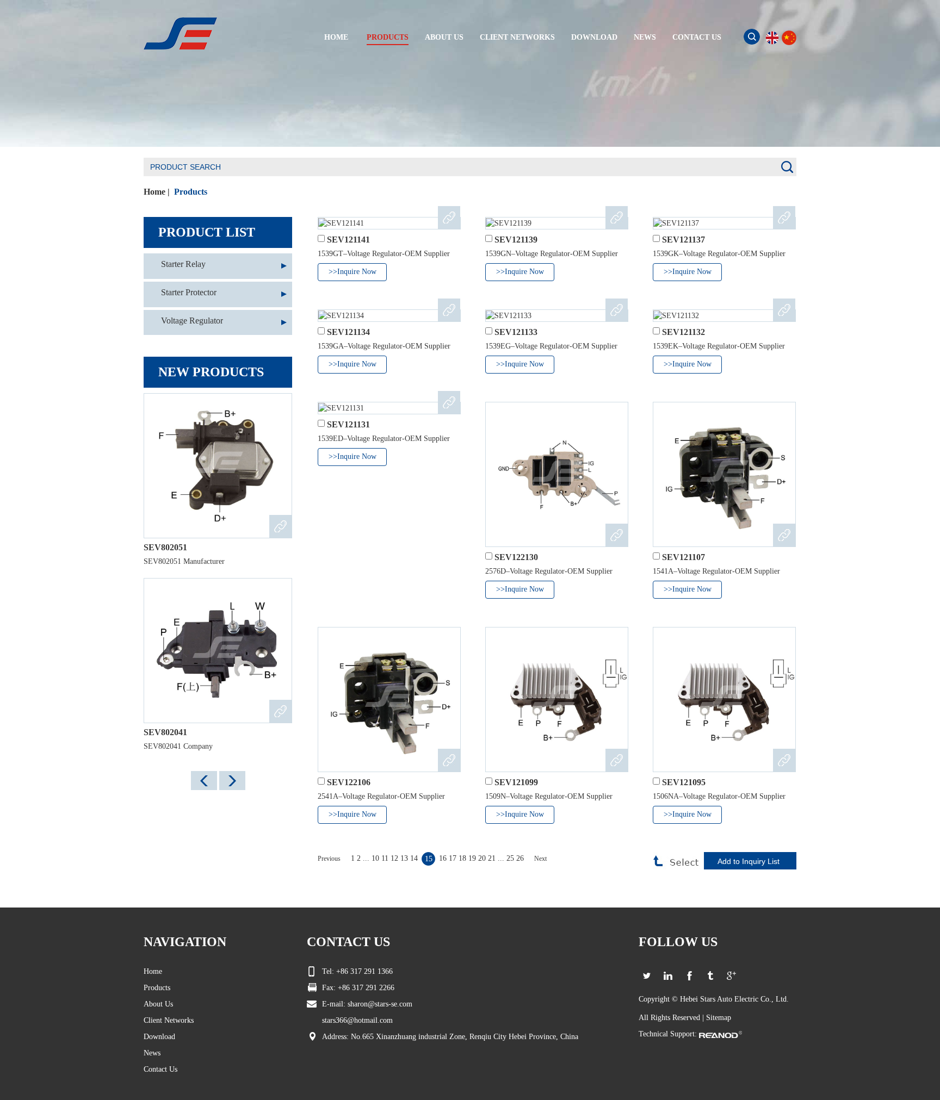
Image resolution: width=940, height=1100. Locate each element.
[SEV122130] (556, 474)
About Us (158, 1004)
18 (462, 858)
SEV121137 (683, 239)
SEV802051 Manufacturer (184, 561)
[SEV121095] (724, 699)
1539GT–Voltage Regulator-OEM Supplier (384, 254)
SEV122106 (348, 782)
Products (190, 191)
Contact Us (160, 1069)
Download (159, 1037)
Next (540, 858)
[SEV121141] (389, 223)
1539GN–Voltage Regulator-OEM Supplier (551, 254)
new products (211, 372)
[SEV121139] (556, 223)
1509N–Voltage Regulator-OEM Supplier (549, 796)
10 (375, 858)
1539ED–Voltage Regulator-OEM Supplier (384, 438)
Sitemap (718, 1018)
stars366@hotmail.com (357, 1020)
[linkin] (668, 976)
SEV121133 (515, 332)
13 (404, 858)
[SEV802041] (218, 650)
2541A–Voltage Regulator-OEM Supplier (381, 796)
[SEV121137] (724, 223)
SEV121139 (515, 239)
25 (510, 858)
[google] (731, 976)
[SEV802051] (218, 465)
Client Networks (169, 1020)
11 (384, 858)
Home (154, 191)
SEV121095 (684, 782)
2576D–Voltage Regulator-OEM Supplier (549, 571)
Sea (752, 37)
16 (443, 858)
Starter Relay (183, 264)
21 (492, 858)
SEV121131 (348, 424)
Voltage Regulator (192, 320)
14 (414, 858)
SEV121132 (683, 332)
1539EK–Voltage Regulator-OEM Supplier (719, 346)
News (152, 1053)
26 (521, 858)
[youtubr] (710, 976)
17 (452, 858)
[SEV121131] (389, 408)
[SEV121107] (724, 474)
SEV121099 (516, 782)
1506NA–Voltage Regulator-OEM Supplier (719, 796)
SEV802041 (165, 732)
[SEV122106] (389, 699)
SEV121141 (348, 239)
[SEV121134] (389, 315)
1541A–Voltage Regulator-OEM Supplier (716, 571)
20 (482, 858)
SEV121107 (683, 557)
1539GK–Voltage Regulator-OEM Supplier (719, 254)
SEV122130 (516, 557)
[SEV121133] (556, 315)
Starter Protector (189, 292)
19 (472, 858)
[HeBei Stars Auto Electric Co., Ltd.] (180, 33)
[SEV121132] (724, 315)
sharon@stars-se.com (380, 1004)
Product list (206, 232)
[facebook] (689, 976)
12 (394, 858)
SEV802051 (165, 547)
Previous (329, 858)
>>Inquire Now (352, 272)
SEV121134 (348, 332)
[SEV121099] (556, 699)
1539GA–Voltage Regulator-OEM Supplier (384, 346)
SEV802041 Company (178, 746)
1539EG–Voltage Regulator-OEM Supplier (551, 346)
